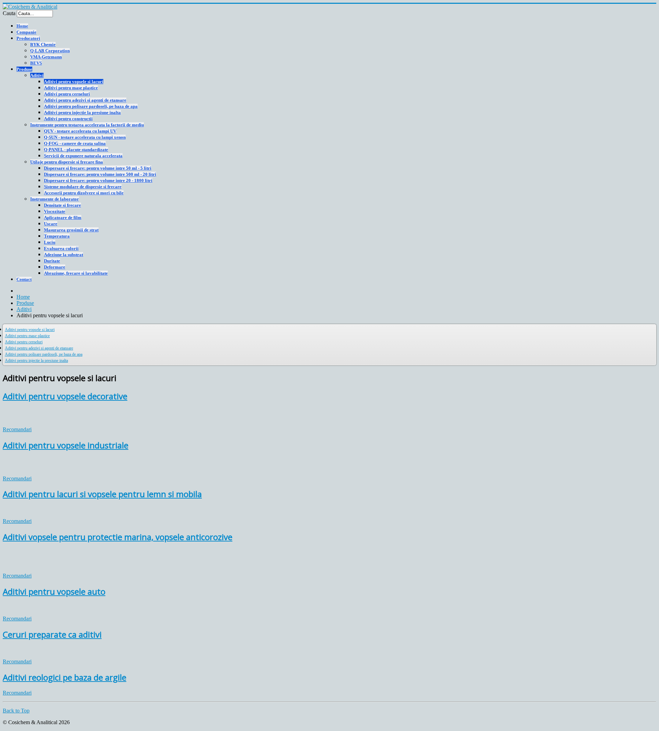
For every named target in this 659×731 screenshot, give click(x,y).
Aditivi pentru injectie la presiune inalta (82, 112)
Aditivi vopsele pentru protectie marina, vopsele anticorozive (117, 536)
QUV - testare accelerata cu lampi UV (80, 131)
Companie (26, 32)
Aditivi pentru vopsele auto (54, 591)
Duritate (52, 260)
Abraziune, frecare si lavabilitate (76, 273)
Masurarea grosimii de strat (71, 229)
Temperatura (57, 236)
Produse (24, 69)
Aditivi (37, 75)
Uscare (50, 223)
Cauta (9, 13)
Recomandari (17, 429)
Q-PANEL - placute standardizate (76, 149)
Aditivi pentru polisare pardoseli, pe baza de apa (91, 106)
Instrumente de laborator (54, 199)
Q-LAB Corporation (50, 50)
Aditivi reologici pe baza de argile (64, 677)
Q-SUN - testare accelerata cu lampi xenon (85, 137)
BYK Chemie (43, 44)
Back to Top (16, 710)
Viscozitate (54, 211)
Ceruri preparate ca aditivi (52, 634)
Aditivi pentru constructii (68, 118)
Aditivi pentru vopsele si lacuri (73, 81)
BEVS (36, 63)
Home (22, 25)
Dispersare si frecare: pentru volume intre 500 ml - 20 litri (100, 174)
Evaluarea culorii (61, 248)
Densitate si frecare (62, 205)
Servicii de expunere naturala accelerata (83, 155)
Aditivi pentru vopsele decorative (65, 396)
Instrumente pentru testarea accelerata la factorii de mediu (87, 124)
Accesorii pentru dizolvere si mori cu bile (84, 192)
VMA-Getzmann (46, 56)
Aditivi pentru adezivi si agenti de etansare (85, 100)
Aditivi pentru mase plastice (71, 87)
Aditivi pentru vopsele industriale (65, 445)
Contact (24, 279)
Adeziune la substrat (63, 254)
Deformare (54, 267)
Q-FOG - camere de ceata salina (75, 143)
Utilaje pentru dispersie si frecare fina (66, 161)
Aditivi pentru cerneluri (67, 93)
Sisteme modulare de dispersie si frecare (83, 186)
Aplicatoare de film (62, 217)
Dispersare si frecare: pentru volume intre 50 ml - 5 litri (97, 168)
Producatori (28, 38)
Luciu (49, 242)
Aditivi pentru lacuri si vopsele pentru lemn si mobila (102, 494)
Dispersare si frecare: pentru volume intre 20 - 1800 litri (98, 180)
